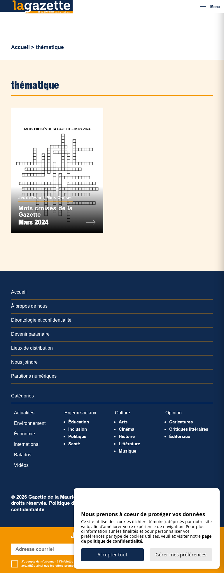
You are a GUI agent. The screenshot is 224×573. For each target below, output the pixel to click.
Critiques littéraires (188, 429)
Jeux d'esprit (31, 197)
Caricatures (181, 421)
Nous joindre (24, 362)
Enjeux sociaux (80, 412)
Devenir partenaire (30, 334)
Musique (127, 450)
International (27, 444)
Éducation (78, 421)
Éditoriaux (179, 436)
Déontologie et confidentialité (41, 320)
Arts (123, 421)
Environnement (30, 423)
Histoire (127, 436)
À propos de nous (29, 306)
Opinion (173, 412)
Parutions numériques (34, 376)
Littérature (129, 443)
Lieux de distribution (32, 348)
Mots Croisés (59, 197)
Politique (77, 436)
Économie (24, 433)
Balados (22, 454)
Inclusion (77, 429)
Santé (74, 443)
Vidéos (21, 465)
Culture (122, 412)
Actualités (24, 412)
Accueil (20, 47)
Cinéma (126, 429)
